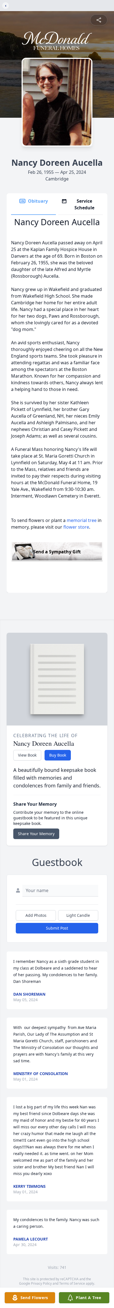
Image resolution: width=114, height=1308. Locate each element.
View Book (27, 755)
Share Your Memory (36, 833)
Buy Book (57, 755)
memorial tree (82, 520)
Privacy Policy (41, 1283)
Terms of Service (72, 1283)
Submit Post (57, 928)
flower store (76, 527)
